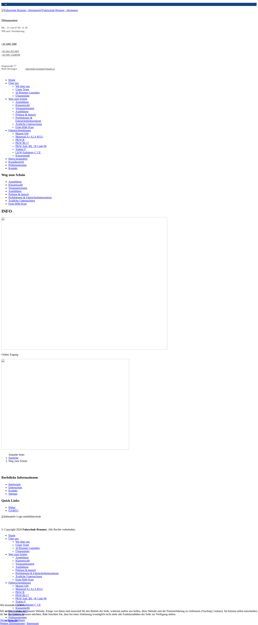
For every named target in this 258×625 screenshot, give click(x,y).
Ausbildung (21, 111)
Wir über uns (22, 86)
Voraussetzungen (24, 108)
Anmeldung (22, 102)
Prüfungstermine (17, 165)
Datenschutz (15, 487)
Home (11, 79)
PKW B (19, 139)
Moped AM (21, 133)
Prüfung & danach (25, 114)
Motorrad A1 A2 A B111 (29, 136)
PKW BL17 (22, 142)
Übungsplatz (22, 95)
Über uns (13, 83)
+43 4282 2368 (8, 44)
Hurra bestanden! (18, 158)
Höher (11, 507)
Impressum (14, 484)
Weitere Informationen (12, 623)
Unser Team (22, 89)
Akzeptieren (7, 620)
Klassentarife (22, 155)
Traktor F (20, 149)
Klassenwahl (22, 105)
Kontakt (12, 168)
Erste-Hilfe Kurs (24, 127)
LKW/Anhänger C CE (28, 152)
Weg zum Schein (17, 98)
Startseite (13, 457)
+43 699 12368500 (10, 55)
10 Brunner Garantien (27, 92)
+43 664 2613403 (10, 51)
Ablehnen (19, 620)
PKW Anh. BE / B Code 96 (31, 146)
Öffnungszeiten (9, 20)
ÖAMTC (13, 510)
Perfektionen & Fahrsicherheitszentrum (28, 119)
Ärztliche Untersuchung (28, 124)
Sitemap (12, 493)
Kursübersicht (16, 161)
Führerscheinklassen (19, 130)
